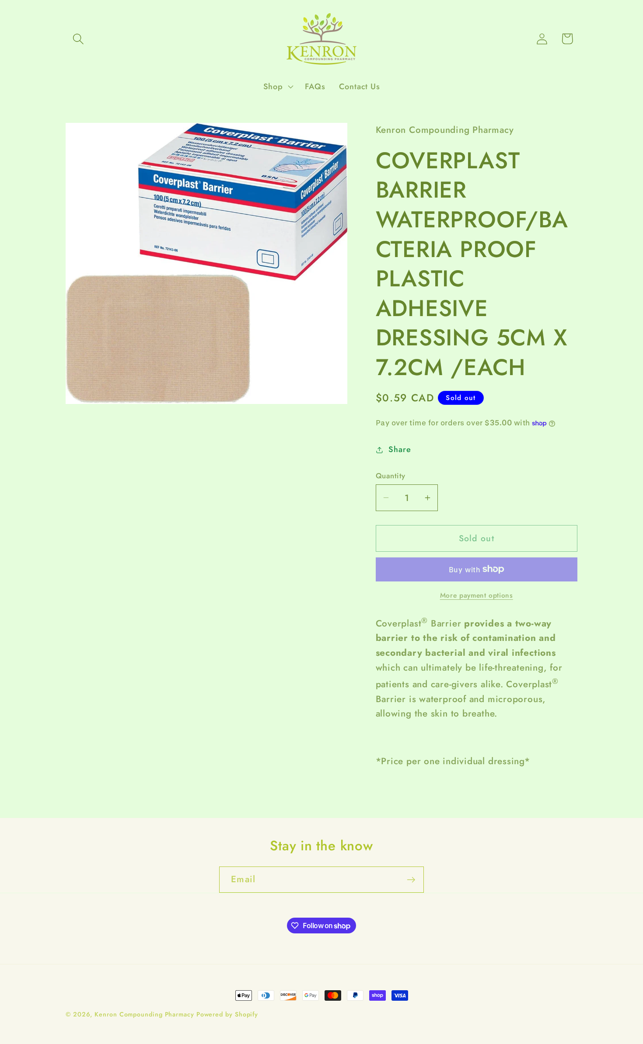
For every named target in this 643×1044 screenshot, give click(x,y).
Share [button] (399, 449)
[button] (78, 38)
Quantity (390, 476)
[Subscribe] (410, 880)
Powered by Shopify (227, 1014)
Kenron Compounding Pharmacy (145, 1014)
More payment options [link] (476, 595)
